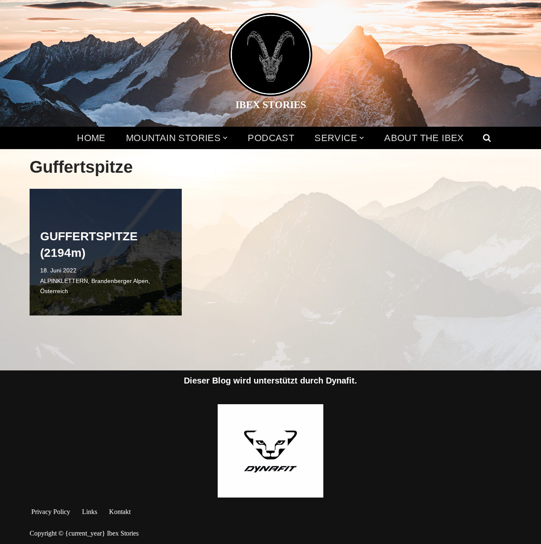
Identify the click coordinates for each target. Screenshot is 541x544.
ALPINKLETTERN (64, 280)
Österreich (54, 291)
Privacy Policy (50, 511)
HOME (91, 138)
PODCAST (271, 138)
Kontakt (120, 511)
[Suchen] (487, 137)
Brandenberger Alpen (119, 280)
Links (89, 511)
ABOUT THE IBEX (424, 138)
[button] (225, 138)
